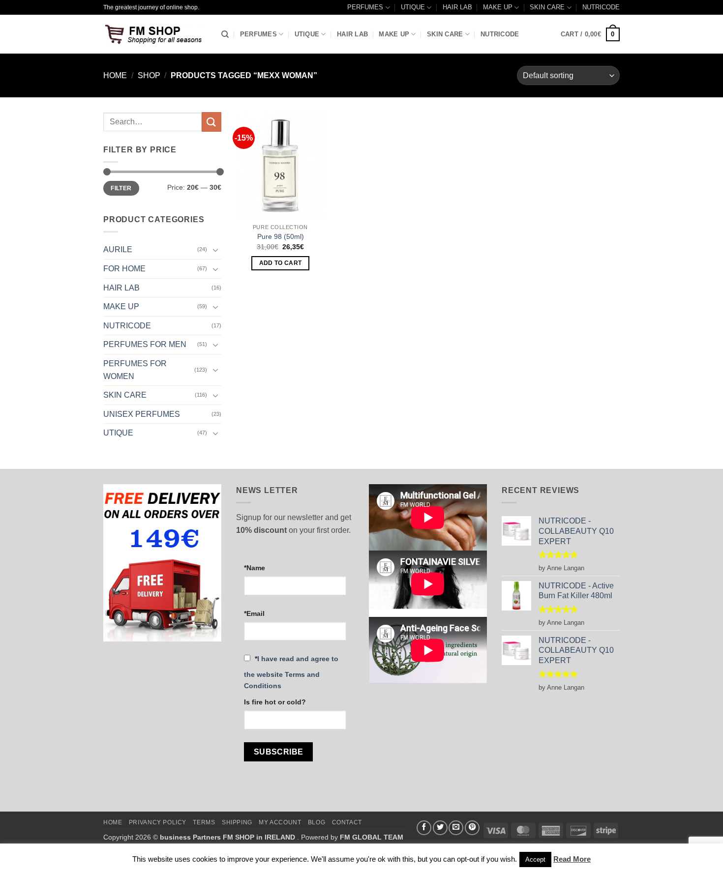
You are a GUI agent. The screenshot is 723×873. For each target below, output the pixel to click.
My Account (280, 822)
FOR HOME (124, 268)
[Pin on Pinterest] (472, 827)
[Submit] (211, 121)
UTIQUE (413, 7)
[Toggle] (215, 250)
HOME (112, 822)
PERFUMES (365, 7)
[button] (590, 34)
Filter (121, 188)
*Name (254, 568)
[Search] (225, 34)
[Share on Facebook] (424, 827)
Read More (572, 859)
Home (115, 75)
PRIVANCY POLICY (157, 822)
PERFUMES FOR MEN (144, 344)
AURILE (117, 249)
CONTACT (347, 822)
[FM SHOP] (155, 34)
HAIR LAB (457, 7)
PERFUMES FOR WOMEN (135, 369)
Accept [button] (535, 859)
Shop (149, 75)
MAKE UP (497, 7)
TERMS (204, 822)
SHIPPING (237, 822)
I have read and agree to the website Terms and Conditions (291, 672)
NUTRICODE (601, 7)
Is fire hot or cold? (275, 702)
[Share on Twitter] (440, 827)
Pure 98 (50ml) (280, 236)
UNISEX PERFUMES (141, 414)
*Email (254, 613)
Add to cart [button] (280, 263)
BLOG (316, 822)
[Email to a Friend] (456, 827)
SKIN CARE (547, 7)
